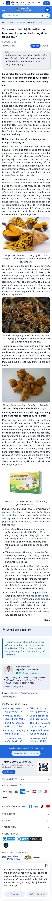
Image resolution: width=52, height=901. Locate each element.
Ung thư (14, 693)
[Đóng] (3, 3)
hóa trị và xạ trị (12, 99)
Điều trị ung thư (9, 697)
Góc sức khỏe (12, 22)
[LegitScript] (15, 845)
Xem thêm (10, 654)
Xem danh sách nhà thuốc (26, 753)
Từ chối (14, 894)
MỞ (46, 3)
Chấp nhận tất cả (37, 894)
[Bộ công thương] (8, 839)
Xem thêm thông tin (12, 686)
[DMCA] (29, 839)
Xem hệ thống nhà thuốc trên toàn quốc (26, 748)
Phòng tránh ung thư (29, 693)
